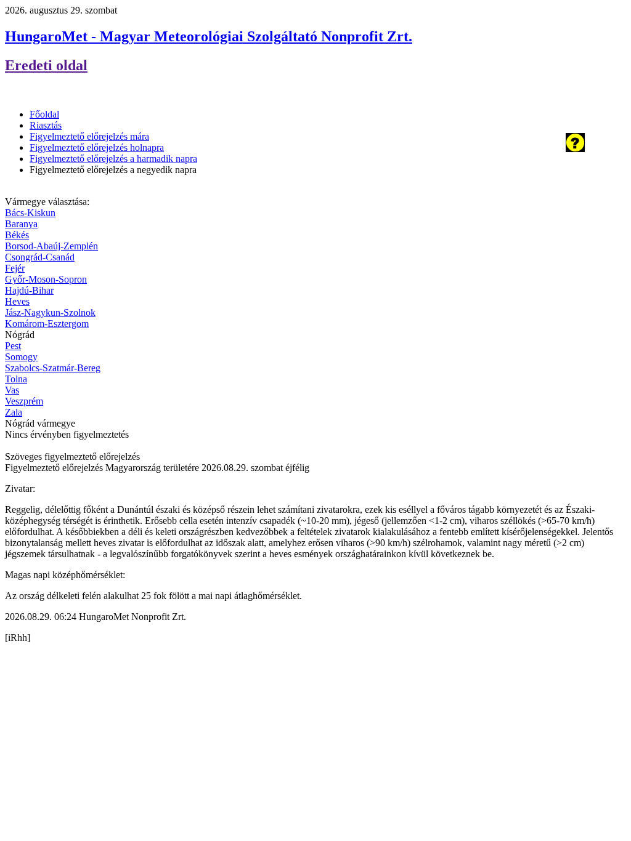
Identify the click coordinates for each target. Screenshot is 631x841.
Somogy (21, 357)
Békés (17, 235)
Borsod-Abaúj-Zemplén (51, 246)
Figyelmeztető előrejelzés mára (89, 136)
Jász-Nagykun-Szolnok (50, 312)
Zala (13, 412)
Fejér (15, 268)
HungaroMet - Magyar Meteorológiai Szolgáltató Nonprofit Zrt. (208, 36)
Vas (12, 390)
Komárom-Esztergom (47, 323)
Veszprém (24, 401)
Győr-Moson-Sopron (46, 279)
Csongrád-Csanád (40, 257)
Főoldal (44, 114)
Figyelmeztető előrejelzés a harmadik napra (113, 158)
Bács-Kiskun (30, 212)
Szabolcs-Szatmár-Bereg (52, 368)
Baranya (21, 224)
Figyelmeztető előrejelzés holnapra (97, 147)
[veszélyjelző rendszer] (575, 148)
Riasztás (46, 125)
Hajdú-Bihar (29, 290)
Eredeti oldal (46, 65)
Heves (17, 301)
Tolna (16, 379)
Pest (13, 345)
